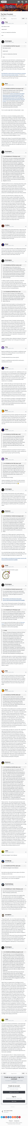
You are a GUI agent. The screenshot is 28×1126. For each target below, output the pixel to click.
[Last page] (26, 19)
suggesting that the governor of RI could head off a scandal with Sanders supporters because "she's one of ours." (14, 99)
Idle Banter (14, 15)
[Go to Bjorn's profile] (2, 84)
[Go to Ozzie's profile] (2, 566)
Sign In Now (14, 1101)
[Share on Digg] (8, 1117)
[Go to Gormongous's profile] (2, 41)
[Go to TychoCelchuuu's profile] (2, 884)
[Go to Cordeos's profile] (2, 225)
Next (23, 18)
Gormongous (8, 41)
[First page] (1, 19)
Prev (4, 18)
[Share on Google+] (6, 1117)
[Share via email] (17, 1117)
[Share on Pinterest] (20, 1117)
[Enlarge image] (18, 483)
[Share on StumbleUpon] (15, 1117)
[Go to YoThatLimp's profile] (2, 861)
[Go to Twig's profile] (2, 22)
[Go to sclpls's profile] (2, 851)
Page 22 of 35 (14, 18)
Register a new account (14, 1092)
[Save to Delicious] (11, 1117)
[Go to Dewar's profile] (2, 244)
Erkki (6, 671)
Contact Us (16, 1120)
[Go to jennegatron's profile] (2, 915)
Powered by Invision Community (14, 1123)
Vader (3, 15)
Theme (10, 1120)
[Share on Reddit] (13, 1117)
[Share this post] (25, 23)
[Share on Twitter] (2, 1117)
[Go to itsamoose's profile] (2, 511)
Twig (6, 22)
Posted (9, 23)
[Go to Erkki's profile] (2, 671)
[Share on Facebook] (4, 1117)
